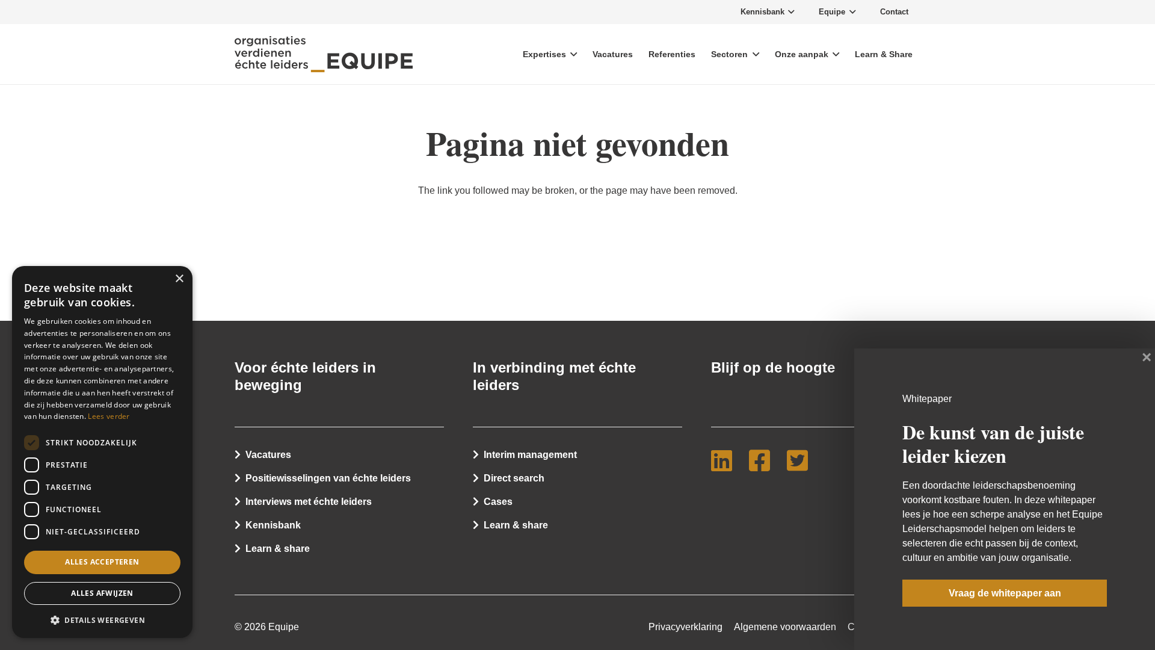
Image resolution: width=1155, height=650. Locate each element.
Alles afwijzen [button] (102, 593)
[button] (102, 619)
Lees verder (108, 416)
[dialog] (102, 452)
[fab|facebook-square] (764, 460)
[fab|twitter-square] (802, 460)
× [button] (178, 278)
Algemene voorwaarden (785, 627)
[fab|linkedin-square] (726, 460)
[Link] (324, 54)
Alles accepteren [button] (102, 562)
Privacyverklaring (685, 627)
